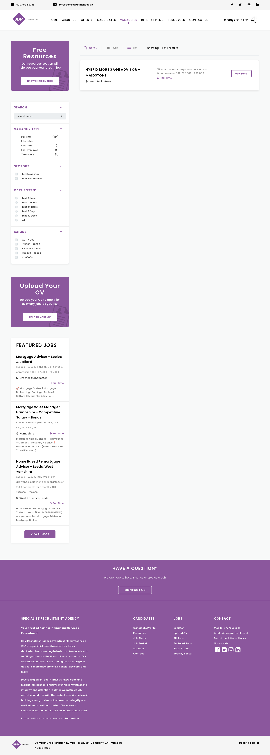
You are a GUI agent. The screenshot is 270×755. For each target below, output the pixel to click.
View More (241, 73)
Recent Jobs (181, 648)
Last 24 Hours (30, 206)
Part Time (27, 145)
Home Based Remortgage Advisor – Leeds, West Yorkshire (38, 466)
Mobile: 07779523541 (227, 628)
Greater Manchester (33, 378)
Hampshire (26, 433)
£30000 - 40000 (31, 252)
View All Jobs (40, 534)
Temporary (27, 154)
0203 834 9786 (25, 4)
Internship (27, 141)
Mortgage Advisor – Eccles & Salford (39, 359)
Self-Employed (29, 150)
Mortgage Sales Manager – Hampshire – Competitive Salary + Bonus (39, 412)
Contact (138, 653)
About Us (139, 648)
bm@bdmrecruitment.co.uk (76, 4)
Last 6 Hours (29, 198)
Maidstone (104, 81)
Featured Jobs (183, 643)
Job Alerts (139, 638)
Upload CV (180, 633)
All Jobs (179, 638)
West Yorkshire (29, 498)
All (23, 220)
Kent (93, 81)
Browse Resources (40, 81)
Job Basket (140, 643)
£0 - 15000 (28, 239)
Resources (139, 633)
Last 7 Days (28, 211)
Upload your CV (40, 317)
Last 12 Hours (29, 202)
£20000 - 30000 (31, 248)
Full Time (26, 136)
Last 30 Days (29, 215)
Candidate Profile (144, 628)
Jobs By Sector (183, 653)
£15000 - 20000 (31, 244)
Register (179, 628)
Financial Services (32, 178)
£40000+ (27, 257)
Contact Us (135, 590)
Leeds (44, 498)
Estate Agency (30, 174)
